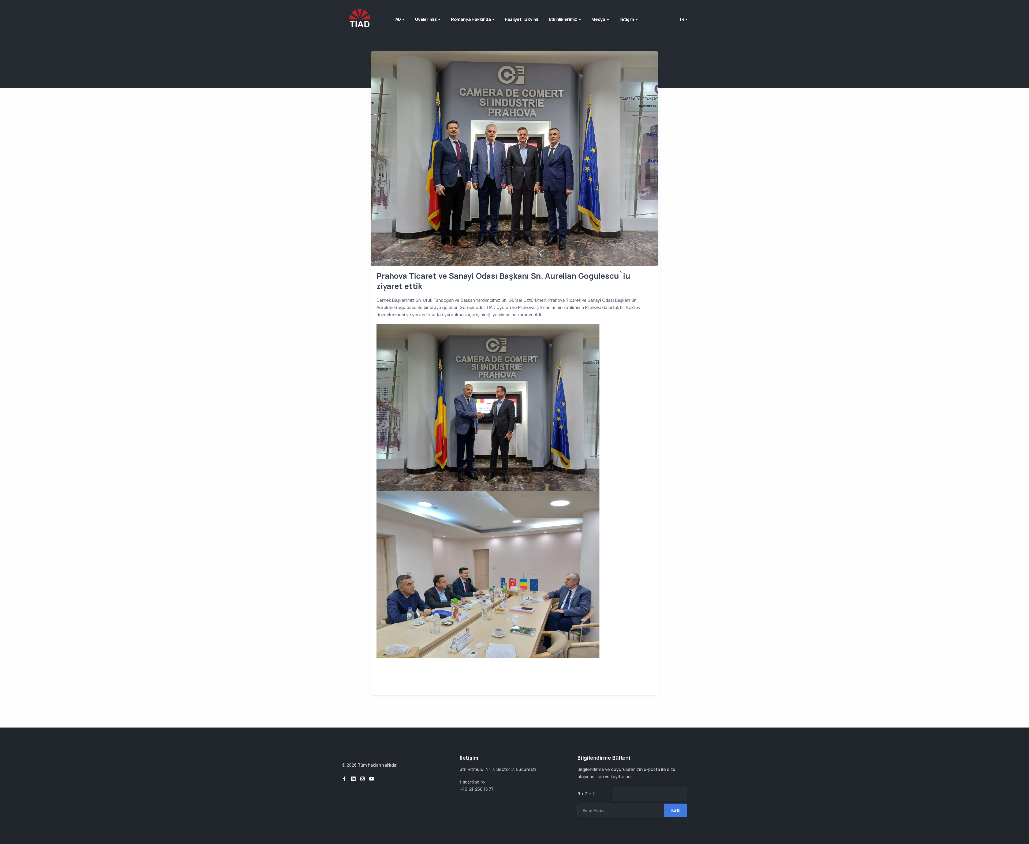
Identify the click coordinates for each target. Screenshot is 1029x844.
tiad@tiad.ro (472, 782)
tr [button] (682, 19)
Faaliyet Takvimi (521, 19)
